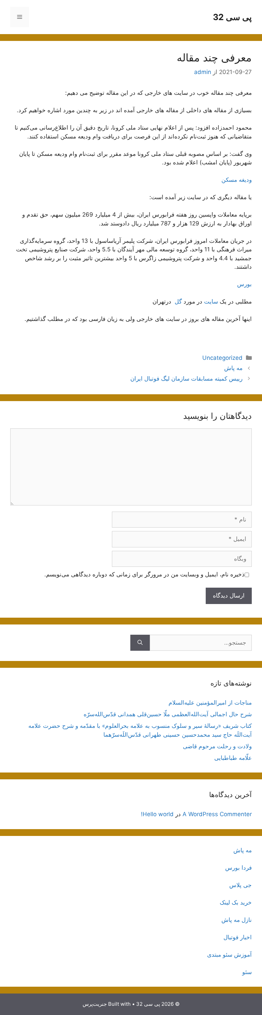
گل (177, 301)
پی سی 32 (232, 17)
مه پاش (233, 368)
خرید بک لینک (236, 902)
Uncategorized (222, 357)
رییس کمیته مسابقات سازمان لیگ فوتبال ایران (186, 378)
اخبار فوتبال (237, 937)
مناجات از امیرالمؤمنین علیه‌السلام (210, 702)
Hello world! (157, 814)
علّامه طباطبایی (233, 757)
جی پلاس (240, 885)
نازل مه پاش (236, 919)
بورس (244, 284)
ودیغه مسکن (236, 179)
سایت (211, 301)
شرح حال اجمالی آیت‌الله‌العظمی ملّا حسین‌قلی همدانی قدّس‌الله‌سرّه (168, 714)
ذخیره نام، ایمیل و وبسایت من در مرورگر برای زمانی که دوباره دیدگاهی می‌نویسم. (144, 574)
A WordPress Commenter (217, 814)
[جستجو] (140, 643)
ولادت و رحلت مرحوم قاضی (217, 746)
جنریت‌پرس (95, 1004)
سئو (247, 972)
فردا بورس (238, 867)
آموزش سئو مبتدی (229, 954)
